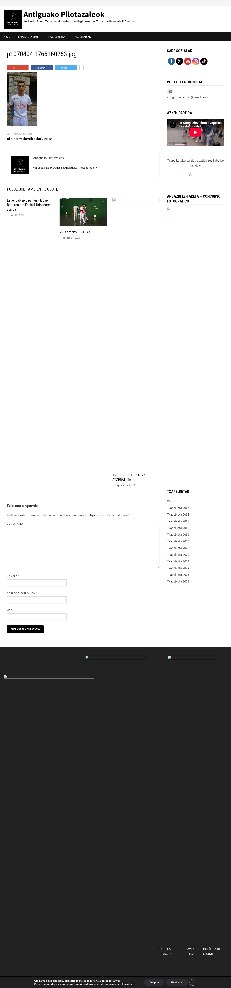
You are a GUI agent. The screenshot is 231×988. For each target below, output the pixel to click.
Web (9, 610)
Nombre (13, 576)
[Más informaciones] (81, 68)
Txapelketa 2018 (178, 528)
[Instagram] (217, 3)
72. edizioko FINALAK (75, 232)
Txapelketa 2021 (178, 548)
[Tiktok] (221, 3)
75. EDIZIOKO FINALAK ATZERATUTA (128, 477)
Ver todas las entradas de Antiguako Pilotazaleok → (65, 167)
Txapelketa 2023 (178, 561)
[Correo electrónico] (225, 3)
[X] (212, 3)
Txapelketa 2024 (178, 568)
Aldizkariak (83, 37)
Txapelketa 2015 (178, 508)
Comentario (16, 523)
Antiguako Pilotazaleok (64, 14)
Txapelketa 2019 (178, 534)
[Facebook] (203, 3)
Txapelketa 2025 (178, 575)
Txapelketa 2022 (178, 554)
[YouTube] (208, 3)
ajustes (131, 984)
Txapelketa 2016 (178, 514)
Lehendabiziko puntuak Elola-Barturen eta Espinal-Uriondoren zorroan (29, 205)
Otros (171, 501)
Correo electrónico (22, 593)
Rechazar (177, 982)
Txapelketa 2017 (178, 521)
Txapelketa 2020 (178, 541)
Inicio (6, 37)
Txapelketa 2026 (178, 581)
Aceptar (154, 982)
